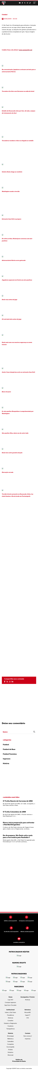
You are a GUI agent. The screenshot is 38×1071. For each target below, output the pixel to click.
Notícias (27, 1000)
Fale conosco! (27, 1036)
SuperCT (27, 1015)
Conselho (10, 1020)
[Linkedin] (12, 682)
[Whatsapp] (10, 682)
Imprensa (27, 1039)
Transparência (10, 1029)
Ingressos (6, 759)
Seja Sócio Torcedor (10, 1005)
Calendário (10, 1041)
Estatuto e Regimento (10, 1023)
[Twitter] (24, 3)
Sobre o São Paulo (10, 1012)
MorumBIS (27, 1012)
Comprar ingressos (10, 1002)
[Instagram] (27, 3)
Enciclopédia (10, 1047)
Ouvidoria (10, 1026)
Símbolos (10, 1052)
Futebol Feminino (10, 754)
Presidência (10, 1015)
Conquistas (10, 1044)
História (6, 763)
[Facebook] (22, 3)
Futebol (4, 14)
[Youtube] (19, 3)
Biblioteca (10, 1039)
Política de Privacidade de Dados (19, 1060)
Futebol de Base (9, 749)
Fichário (10, 1049)
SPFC (4, 3)
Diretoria (10, 1018)
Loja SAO (10, 1000)
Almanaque (10, 1036)
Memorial (10, 1055)
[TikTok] (30, 3)
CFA (27, 1018)
